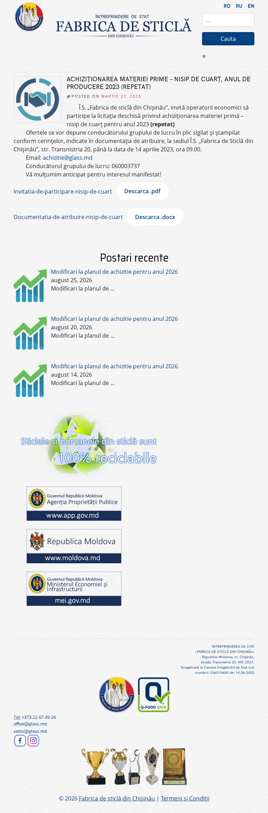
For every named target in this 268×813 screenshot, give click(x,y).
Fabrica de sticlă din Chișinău (117, 798)
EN (251, 6)
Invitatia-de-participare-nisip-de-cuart (63, 191)
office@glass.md (30, 724)
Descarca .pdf (142, 191)
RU (239, 6)
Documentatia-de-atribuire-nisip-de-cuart (68, 217)
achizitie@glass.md (67, 157)
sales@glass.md (30, 731)
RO (227, 6)
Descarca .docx (155, 217)
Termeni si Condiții (185, 798)
